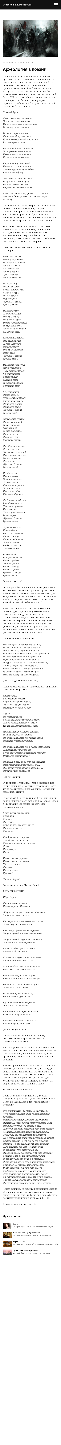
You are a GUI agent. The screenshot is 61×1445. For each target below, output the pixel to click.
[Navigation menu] (56, 4)
